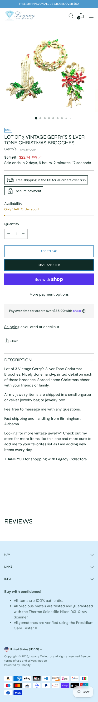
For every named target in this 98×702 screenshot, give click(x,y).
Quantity (11, 224)
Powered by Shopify (17, 665)
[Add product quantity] (9, 234)
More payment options (49, 294)
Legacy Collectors (41, 656)
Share (14, 341)
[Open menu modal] (91, 15)
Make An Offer (49, 265)
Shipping (12, 327)
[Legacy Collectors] (19, 15)
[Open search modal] (71, 15)
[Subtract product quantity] (23, 234)
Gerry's (10, 149)
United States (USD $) (24, 649)
